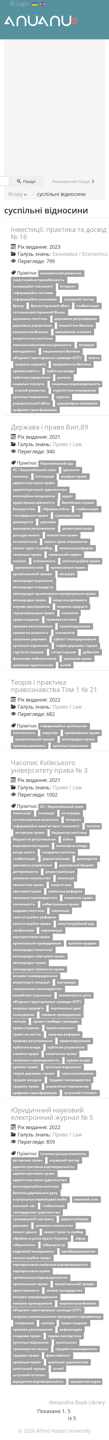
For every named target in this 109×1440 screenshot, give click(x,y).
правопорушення (75, 626)
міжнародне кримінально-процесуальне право (54, 593)
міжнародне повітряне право (39, 956)
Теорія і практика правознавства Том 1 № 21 (54, 685)
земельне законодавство (35, 897)
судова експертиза (65, 1335)
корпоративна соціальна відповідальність (51, 1264)
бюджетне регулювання (34, 839)
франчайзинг (58, 1355)
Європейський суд (57, 463)
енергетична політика (33, 338)
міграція (87, 344)
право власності (61, 1027)
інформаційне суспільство (64, 726)
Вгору (15, 194)
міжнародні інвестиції (33, 949)
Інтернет (68, 286)
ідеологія (71, 470)
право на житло (27, 1034)
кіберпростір (54, 1245)
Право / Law (67, 444)
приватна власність (31, 632)
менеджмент (25, 351)
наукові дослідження (32, 606)
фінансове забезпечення (35, 658)
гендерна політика (59, 852)
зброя (80, 1238)
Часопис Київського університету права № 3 (49, 766)
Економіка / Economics (80, 253)
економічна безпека (31, 331)
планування (24, 1014)
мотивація (67, 982)
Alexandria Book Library (77, 1402)
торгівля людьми (29, 652)
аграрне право (74, 476)
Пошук (28, 181)
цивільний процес (29, 1368)
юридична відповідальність (38, 1381)
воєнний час (24, 1206)
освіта (94, 358)
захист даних (25, 1231)
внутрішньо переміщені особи (40, 1199)
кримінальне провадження (37, 943)
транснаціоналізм (77, 1073)
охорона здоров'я (30, 364)
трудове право (26, 1086)
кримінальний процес (33, 574)
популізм (70, 613)
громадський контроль (33, 1219)
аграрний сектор (79, 299)
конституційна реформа (35, 917)
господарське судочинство (37, 1212)
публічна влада (61, 371)
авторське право (30, 832)
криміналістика (29, 567)
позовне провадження (61, 1014)
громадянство (68, 515)
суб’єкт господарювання (75, 639)
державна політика (30, 319)
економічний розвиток (61, 273)
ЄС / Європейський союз (35, 470)
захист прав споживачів (66, 541)
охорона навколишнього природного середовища (57, 1316)
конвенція (60, 910)
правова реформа (64, 1034)
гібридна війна (56, 509)
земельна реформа (76, 548)
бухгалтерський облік (50, 306)
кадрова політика (29, 910)
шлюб (66, 665)
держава (48, 522)
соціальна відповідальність (76, 383)
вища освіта (24, 852)
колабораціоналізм (78, 1251)
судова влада (79, 1060)
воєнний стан (86, 1199)
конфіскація (24, 930)
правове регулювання (33, 626)
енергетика (61, 884)
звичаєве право (27, 891)
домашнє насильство (32, 878)
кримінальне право (68, 567)
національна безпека (62, 351)
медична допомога (70, 600)
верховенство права (31, 845)
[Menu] (74, 20)
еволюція (66, 878)
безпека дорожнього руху (35, 1192)
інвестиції (22, 813)
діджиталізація (56, 858)
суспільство (66, 1342)
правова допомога (29, 745)
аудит (68, 496)
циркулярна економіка (77, 403)
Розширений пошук (71, 181)
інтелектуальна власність (36, 819)
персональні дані (66, 1008)
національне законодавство (38, 988)
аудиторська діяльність (34, 502)
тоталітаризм (64, 652)
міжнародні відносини (33, 580)
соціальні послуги (29, 383)
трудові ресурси (27, 1079)
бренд (18, 306)
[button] (19, 3)
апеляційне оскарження (34, 496)
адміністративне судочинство (40, 489)
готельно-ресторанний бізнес (39, 312)
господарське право (31, 515)
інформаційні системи (33, 292)
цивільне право (78, 658)
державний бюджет (77, 865)
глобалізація (87, 306)
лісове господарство (64, 1290)
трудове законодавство (70, 1079)
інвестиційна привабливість (39, 279)
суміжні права (26, 1066)
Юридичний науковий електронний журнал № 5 (52, 1113)
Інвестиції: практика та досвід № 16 (58, 233)
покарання (25, 1323)
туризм (63, 397)
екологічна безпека (76, 325)
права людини (26, 619)
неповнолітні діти (75, 995)
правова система (61, 619)
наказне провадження (33, 1303)
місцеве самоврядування (35, 975)
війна (68, 839)
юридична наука (85, 1381)
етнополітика (25, 541)
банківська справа (78, 502)
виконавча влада (72, 845)
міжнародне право (30, 600)
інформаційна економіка (35, 299)
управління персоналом (67, 1086)
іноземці (21, 476)
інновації (46, 813)
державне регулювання (76, 319)
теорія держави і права (77, 645)
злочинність (44, 561)
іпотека (93, 826)
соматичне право (61, 1054)
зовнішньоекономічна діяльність (42, 344)
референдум (71, 1329)
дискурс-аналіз (27, 535)
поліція (20, 1021)
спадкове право (27, 1335)
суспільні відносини (31, 397)
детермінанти (26, 871)
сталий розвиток (30, 390)
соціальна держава (30, 639)
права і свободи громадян (56, 1021)
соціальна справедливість (36, 1060)
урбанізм (91, 652)
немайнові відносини (32, 995)
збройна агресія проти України (41, 1238)
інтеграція (45, 476)
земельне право (27, 554)
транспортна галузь (31, 1349)
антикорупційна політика (36, 1186)
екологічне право (63, 535)
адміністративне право (34, 483)
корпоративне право (32, 936)
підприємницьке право (34, 613)
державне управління (33, 325)
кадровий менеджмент (34, 1251)
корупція (50, 732)
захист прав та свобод (33, 548)
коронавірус (52, 930)
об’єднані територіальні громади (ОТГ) (47, 358)
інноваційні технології (33, 286)
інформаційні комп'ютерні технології (46, 826)
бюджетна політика (69, 832)
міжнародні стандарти (33, 587)
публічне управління (32, 377)
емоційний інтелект (73, 331)
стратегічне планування (75, 390)
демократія (23, 522)
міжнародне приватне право (39, 969)
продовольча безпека (72, 364)
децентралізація (77, 528)
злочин (20, 561)
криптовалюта (26, 1290)
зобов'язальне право (61, 904)
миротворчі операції (32, 982)
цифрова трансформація (35, 410)
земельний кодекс (65, 554)
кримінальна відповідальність (40, 1277)
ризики (64, 377)
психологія (65, 632)
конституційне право (81, 561)
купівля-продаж (82, 943)
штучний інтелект (81, 1093)
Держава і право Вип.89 (49, 426)
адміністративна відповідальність (44, 1167)
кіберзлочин (24, 1245)
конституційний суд (76, 923)
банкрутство (24, 509)
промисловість (26, 371)
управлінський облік (32, 403)
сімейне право (26, 1054)
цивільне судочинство (33, 665)
